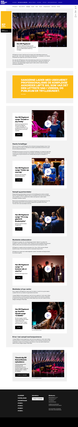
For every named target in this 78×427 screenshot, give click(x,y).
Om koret (28, 6)
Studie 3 (20, 408)
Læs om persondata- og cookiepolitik (55, 408)
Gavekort (60, 2)
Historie (40, 6)
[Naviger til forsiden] (4, 2)
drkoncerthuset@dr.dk (52, 401)
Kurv (76, 12)
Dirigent (32, 6)
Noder (37, 6)
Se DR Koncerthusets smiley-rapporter (55, 405)
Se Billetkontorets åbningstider (54, 404)
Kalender (14, 2)
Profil (76, 16)
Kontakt (58, 6)
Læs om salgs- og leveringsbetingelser (55, 409)
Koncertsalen (22, 400)
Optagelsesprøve (46, 6)
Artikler (44, 2)
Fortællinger (22, 398)
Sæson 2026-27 (22, 6)
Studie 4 (20, 410)
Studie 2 (20, 405)
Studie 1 (20, 403)
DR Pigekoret (15, 6)
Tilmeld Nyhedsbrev (38, 398)
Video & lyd (53, 6)
